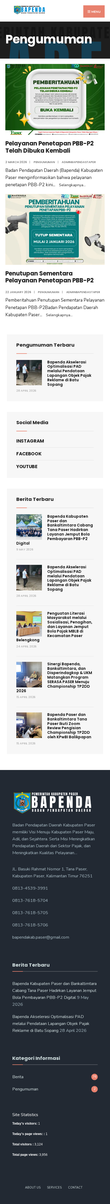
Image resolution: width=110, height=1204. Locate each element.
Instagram (30, 441)
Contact (75, 1188)
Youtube (26, 466)
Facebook (28, 454)
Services (54, 1188)
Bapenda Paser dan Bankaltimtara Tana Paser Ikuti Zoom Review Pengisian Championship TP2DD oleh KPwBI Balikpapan (69, 726)
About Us (33, 1188)
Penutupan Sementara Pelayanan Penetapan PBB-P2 (49, 277)
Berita (17, 1077)
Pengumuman (44, 162)
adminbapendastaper (79, 162)
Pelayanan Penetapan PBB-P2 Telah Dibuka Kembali (49, 147)
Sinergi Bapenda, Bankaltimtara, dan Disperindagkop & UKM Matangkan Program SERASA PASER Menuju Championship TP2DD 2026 (54, 677)
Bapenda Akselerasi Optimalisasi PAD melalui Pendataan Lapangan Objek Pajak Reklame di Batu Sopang (69, 373)
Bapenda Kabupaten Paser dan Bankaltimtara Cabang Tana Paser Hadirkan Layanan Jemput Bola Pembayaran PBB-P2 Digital (54, 530)
